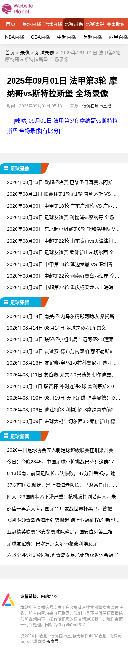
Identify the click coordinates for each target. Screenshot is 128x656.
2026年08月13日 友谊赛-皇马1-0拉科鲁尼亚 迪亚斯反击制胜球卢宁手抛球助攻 (62, 363)
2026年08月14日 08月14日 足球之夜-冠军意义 (56, 328)
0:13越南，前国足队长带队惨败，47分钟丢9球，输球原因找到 (63, 474)
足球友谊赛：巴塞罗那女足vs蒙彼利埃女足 (52, 543)
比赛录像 (73, 24)
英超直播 (92, 37)
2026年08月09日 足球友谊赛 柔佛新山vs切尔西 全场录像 (63, 253)
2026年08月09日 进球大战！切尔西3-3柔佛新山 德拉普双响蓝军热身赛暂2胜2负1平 (63, 422)
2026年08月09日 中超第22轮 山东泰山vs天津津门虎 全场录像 (62, 241)
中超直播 (66, 37)
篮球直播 (52, 24)
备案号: (53, 641)
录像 (25, 52)
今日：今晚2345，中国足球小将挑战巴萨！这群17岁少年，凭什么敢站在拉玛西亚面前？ (63, 462)
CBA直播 (40, 37)
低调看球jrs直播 (96, 106)
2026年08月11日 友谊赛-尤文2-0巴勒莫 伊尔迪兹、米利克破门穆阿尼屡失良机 (64, 375)
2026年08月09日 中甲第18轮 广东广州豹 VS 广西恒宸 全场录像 (62, 206)
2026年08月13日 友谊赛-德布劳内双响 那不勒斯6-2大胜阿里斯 (62, 352)
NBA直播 (14, 37)
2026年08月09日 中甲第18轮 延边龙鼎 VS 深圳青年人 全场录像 (62, 265)
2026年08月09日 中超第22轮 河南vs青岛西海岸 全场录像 (63, 276)
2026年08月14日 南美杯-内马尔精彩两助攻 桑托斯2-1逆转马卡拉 (63, 317)
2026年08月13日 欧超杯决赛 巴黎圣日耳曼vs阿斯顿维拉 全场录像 (62, 183)
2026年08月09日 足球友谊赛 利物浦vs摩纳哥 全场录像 (63, 218)
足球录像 (44, 52)
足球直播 (31, 24)
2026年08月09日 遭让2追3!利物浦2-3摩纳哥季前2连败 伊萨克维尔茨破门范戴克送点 (62, 410)
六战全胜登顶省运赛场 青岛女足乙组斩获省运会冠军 (62, 555)
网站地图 (49, 596)
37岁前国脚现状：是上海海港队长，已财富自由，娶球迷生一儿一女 (62, 485)
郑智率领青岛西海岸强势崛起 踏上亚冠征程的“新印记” (61, 520)
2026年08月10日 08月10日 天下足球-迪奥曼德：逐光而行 (63, 398)
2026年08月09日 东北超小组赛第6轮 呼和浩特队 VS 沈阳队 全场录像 (62, 229)
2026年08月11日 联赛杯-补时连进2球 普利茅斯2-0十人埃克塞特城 (63, 387)
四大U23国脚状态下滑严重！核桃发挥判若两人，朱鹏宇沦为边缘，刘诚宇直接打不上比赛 (64, 497)
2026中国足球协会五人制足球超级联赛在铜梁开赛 (60, 450)
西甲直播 (118, 37)
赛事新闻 (116, 24)
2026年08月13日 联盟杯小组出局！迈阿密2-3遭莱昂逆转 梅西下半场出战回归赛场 (62, 340)
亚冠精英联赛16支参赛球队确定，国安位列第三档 (60, 531)
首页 (10, 24)
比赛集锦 (94, 24)
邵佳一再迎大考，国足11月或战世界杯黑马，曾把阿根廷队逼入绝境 (62, 509)
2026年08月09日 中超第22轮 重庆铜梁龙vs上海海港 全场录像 (62, 288)
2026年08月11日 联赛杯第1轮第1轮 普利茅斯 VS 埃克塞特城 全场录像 (62, 194)
